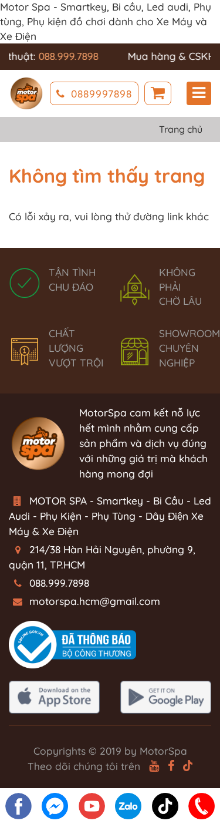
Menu (199, 93)
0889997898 (101, 94)
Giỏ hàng (157, 93)
